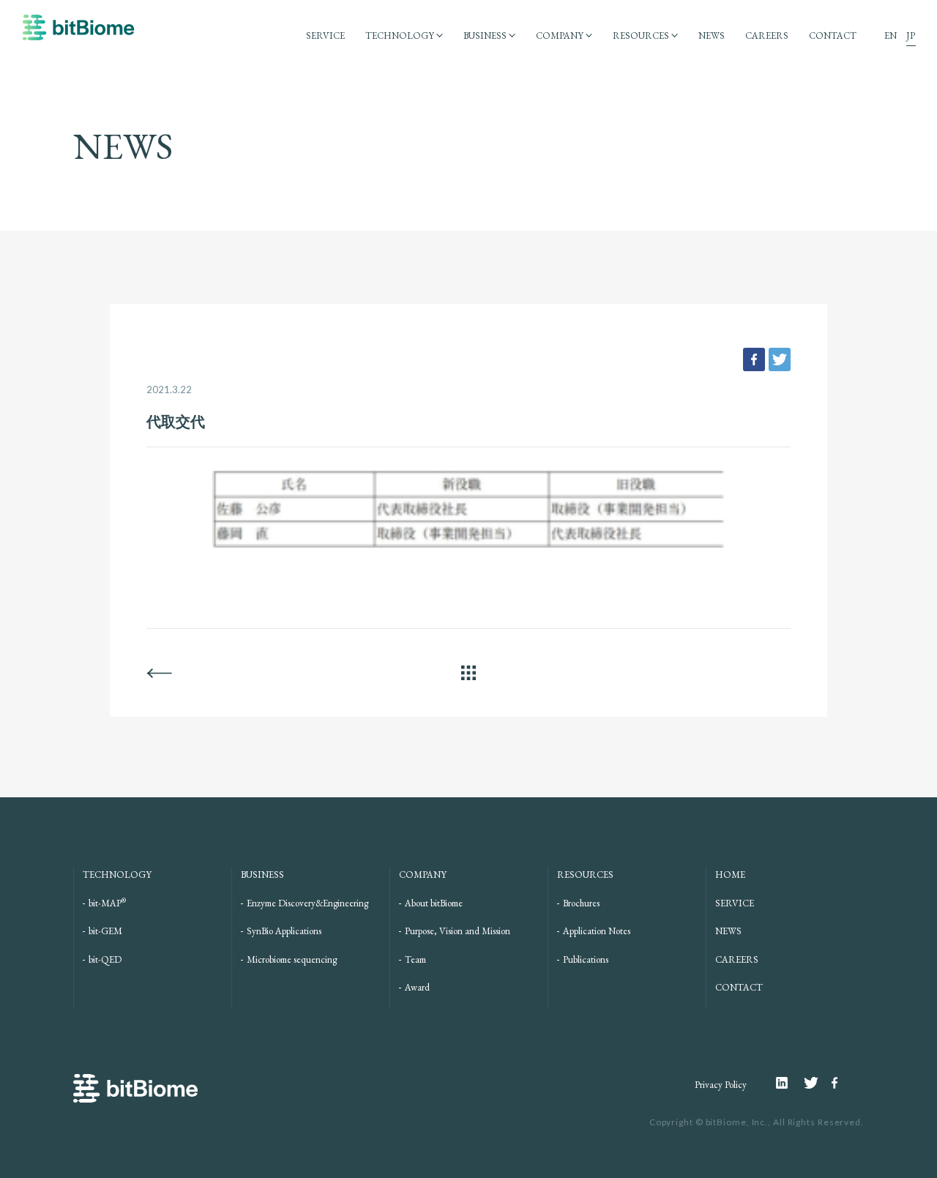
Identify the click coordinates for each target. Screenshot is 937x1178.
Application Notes (596, 931)
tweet (780, 359)
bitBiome (78, 34)
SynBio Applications (284, 931)
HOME (730, 874)
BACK (159, 673)
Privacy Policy (721, 1084)
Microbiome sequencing (292, 959)
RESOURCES (641, 35)
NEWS (711, 35)
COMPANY (559, 35)
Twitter (818, 1083)
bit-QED (105, 959)
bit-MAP (107, 903)
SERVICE (325, 35)
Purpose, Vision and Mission (457, 931)
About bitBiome (434, 903)
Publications (585, 959)
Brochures (581, 903)
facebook (754, 359)
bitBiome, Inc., (739, 1122)
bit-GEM (105, 931)
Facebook (837, 1083)
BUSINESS (485, 35)
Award (417, 987)
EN (890, 35)
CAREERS (766, 35)
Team (415, 959)
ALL (468, 673)
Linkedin (790, 1083)
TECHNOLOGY (399, 35)
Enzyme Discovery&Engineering (307, 903)
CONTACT (832, 35)
